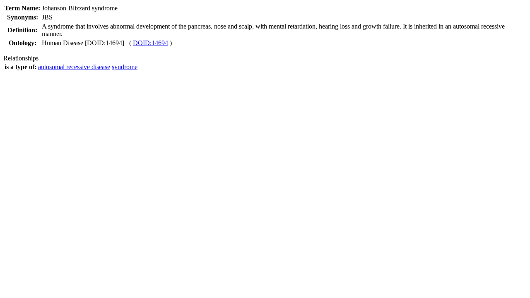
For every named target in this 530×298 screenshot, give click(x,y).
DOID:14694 (150, 42)
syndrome (124, 66)
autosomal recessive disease (74, 66)
